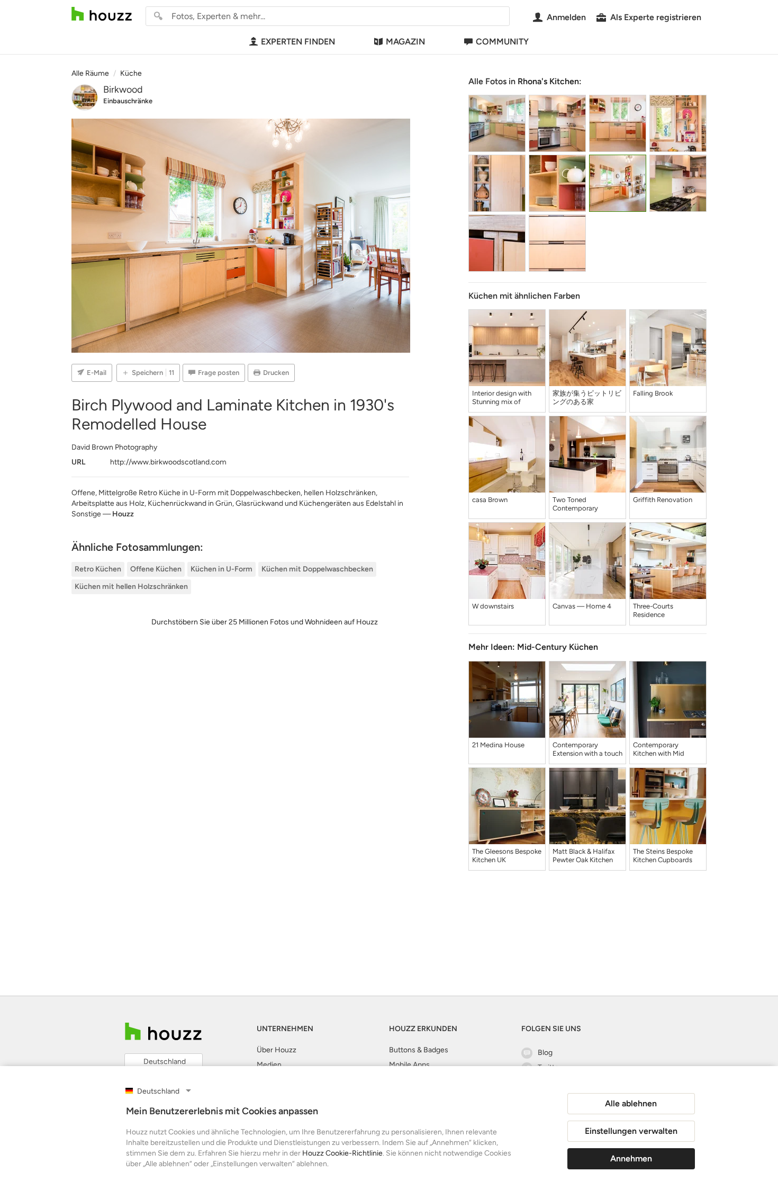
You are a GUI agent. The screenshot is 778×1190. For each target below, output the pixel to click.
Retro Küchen (98, 569)
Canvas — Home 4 (582, 606)
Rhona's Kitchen (548, 81)
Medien (269, 1064)
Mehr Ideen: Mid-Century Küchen (533, 647)
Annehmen (631, 1158)
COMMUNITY (502, 42)
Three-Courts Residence (653, 610)
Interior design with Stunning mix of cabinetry (501, 397)
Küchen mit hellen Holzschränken (131, 586)
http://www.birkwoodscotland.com (168, 462)
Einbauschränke (127, 101)
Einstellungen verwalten (631, 1131)
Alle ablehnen (631, 1103)
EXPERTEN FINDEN (298, 42)
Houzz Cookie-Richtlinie (342, 1153)
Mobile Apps (409, 1064)
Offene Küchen (156, 569)
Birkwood (123, 89)
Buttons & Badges (418, 1049)
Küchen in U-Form (221, 569)
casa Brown (490, 500)
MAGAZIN (405, 42)
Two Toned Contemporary (575, 504)
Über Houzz (276, 1049)
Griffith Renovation (662, 500)
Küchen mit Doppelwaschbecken (317, 569)
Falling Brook (653, 393)
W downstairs (493, 606)
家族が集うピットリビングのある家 (587, 397)
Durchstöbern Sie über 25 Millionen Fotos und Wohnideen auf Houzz (264, 622)
